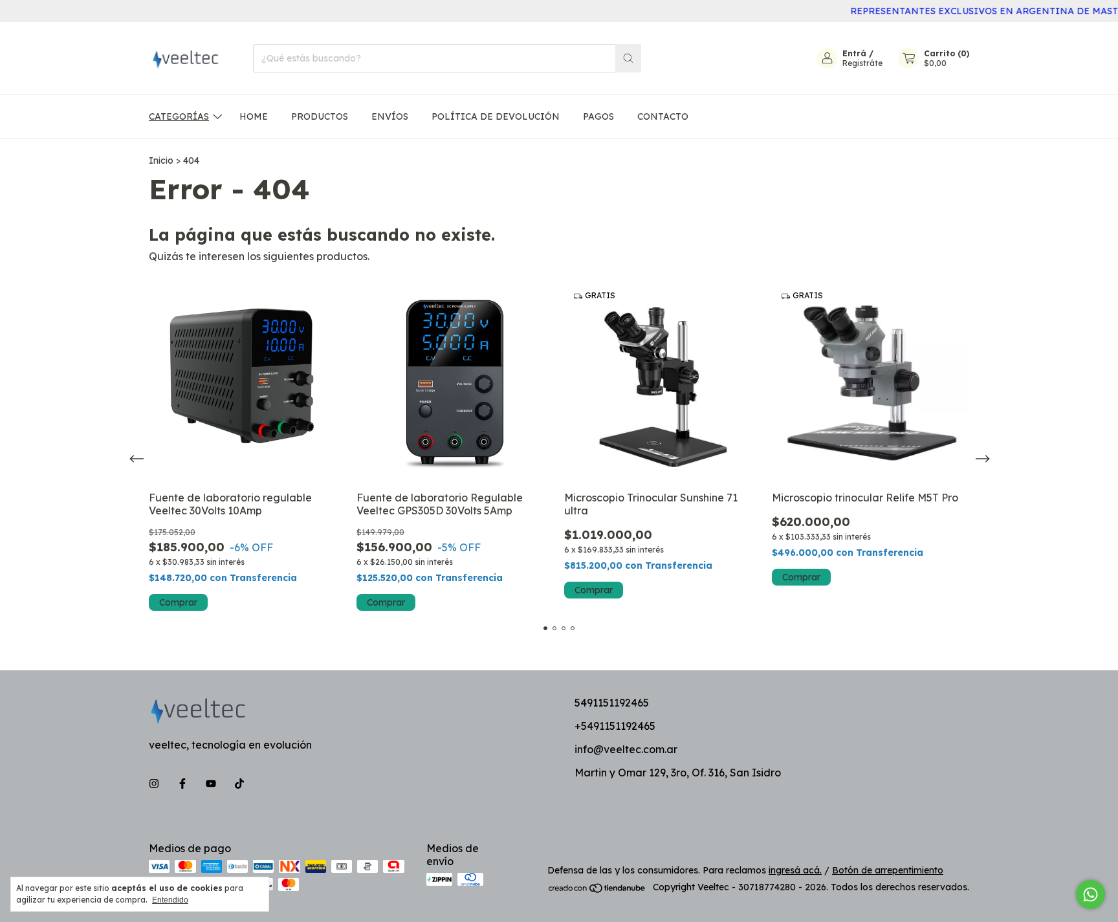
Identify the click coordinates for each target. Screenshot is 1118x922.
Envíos (389, 116)
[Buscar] (628, 58)
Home (253, 116)
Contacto (662, 116)
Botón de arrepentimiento (887, 870)
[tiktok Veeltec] (239, 783)
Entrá (854, 53)
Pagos (598, 116)
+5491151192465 (615, 725)
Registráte (862, 63)
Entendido (170, 900)
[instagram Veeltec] (154, 783)
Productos (319, 116)
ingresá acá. (795, 870)
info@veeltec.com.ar (626, 749)
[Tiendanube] (597, 890)
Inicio (161, 160)
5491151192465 (612, 702)
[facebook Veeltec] (182, 783)
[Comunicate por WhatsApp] (1090, 894)
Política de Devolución (496, 116)
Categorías (179, 116)
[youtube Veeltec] (211, 783)
